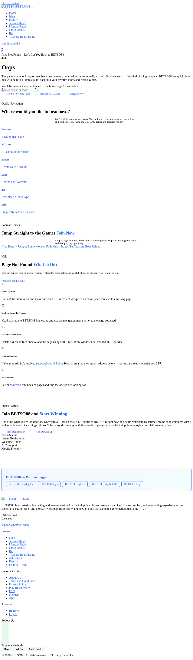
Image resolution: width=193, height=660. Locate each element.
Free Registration (16, 431)
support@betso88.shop (50, 363)
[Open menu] (32, 7)
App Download (44, 431)
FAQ (12, 591)
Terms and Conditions (22, 581)
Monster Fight (17, 26)
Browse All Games (50, 93)
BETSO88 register (75, 484)
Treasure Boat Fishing (22, 36)
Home (12, 13)
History (13, 19)
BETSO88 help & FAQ (104, 484)
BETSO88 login (49, 484)
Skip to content (10, 3)
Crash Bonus (17, 29)
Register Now (77, 93)
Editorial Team (18, 564)
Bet (11, 33)
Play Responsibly (19, 587)
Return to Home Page (19, 93)
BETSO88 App (132, 484)
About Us (15, 577)
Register (15, 43)
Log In (6, 43)
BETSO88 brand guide (21, 484)
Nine (12, 16)
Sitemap (16, 385)
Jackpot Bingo (17, 23)
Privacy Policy (17, 584)
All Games (15, 558)
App (11, 598)
